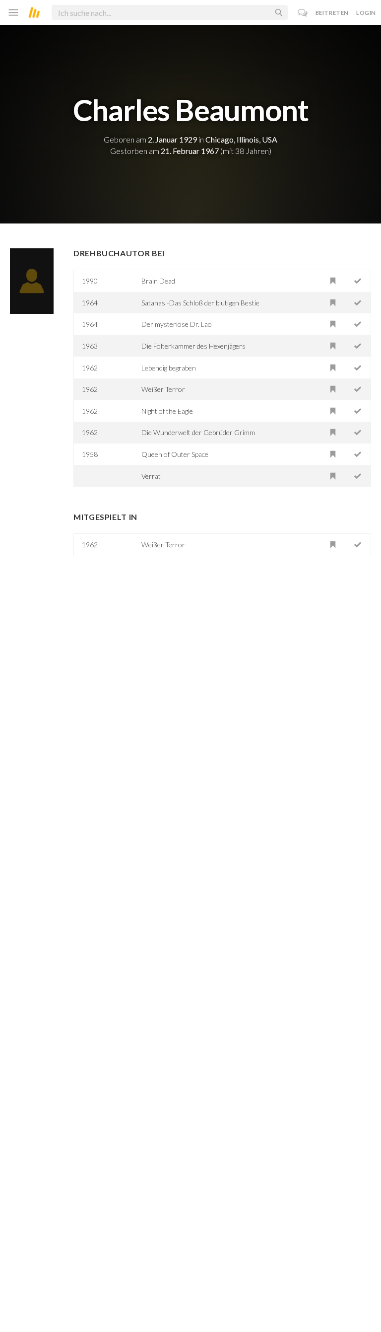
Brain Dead (158, 281)
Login (366, 12)
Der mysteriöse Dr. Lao (176, 324)
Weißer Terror (163, 389)
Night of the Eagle (167, 411)
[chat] (303, 12)
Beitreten (332, 12)
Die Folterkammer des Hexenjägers (193, 346)
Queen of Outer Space (174, 454)
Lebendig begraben (168, 368)
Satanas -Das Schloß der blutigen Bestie (200, 302)
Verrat (151, 476)
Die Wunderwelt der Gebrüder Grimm (198, 432)
